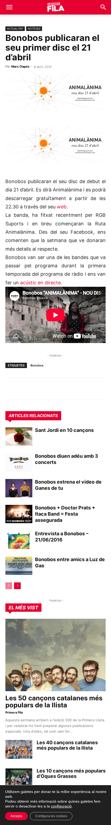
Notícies (34, 28)
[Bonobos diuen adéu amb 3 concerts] (18, 462)
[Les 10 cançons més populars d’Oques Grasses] (18, 777)
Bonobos (36, 365)
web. (62, 206)
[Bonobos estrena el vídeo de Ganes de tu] (18, 488)
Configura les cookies (51, 816)
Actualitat (15, 28)
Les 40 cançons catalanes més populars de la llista (67, 745)
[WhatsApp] (10, 388)
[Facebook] (48, 388)
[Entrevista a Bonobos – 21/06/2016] (18, 540)
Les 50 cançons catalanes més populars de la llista (53, 701)
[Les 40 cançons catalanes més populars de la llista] (18, 749)
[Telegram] (23, 388)
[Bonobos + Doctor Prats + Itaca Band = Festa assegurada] (18, 514)
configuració (61, 806)
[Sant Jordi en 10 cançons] (18, 436)
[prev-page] (8, 585)
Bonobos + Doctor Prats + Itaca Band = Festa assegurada (65, 514)
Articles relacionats (33, 415)
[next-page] (17, 585)
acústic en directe (40, 282)
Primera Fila (14, 712)
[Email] (60, 388)
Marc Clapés (20, 66)
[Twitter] (35, 388)
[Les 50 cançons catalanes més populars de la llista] (55, 655)
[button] (9, 7)
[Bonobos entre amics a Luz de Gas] (18, 566)
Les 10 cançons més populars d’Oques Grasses (71, 773)
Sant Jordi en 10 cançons (64, 430)
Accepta (16, 816)
